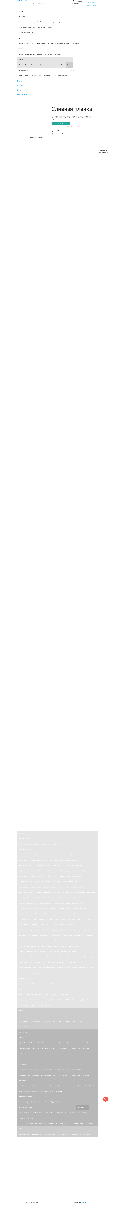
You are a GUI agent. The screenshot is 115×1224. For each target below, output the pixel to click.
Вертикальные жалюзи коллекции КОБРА (31, 285)
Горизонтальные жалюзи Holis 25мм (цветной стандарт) (70, 237)
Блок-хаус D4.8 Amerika (50, 876)
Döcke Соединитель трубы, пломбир (29, 478)
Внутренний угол (24, 1080)
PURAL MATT (36, 387)
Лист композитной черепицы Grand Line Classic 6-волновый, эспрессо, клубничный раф (45, 613)
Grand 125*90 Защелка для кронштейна (30, 527)
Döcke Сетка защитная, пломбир (85, 468)
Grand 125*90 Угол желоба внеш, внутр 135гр (60, 500)
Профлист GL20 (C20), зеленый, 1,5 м (53, 795)
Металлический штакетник (27, 54)
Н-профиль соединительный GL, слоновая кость (69, 903)
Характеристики (58, 126)
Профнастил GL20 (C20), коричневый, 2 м (56, 822)
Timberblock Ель (75, 1048)
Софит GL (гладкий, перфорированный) (30, 994)
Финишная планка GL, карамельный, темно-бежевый (34, 924)
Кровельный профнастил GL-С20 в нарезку (73, 736)
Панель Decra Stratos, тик (49, 661)
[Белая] (58, 117)
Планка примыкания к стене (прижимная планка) (61, 699)
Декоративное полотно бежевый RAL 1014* (32, 779)
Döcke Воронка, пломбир (26, 468)
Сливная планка (82, 1107)
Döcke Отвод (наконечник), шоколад (83, 484)
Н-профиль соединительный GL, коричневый (72, 908)
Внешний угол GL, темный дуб (69, 898)
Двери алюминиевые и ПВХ (27, 27)
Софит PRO (22, 1043)
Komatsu (33, 75)
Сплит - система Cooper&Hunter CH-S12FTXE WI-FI (33, 1193)
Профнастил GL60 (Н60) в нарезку (81, 742)
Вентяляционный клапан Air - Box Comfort (51, 221)
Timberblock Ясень (50, 1048)
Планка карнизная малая (66, 629)
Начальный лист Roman (88, 710)
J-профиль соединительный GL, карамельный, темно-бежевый (37, 887)
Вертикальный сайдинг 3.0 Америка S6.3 (31, 865)
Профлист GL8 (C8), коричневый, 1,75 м (79, 806)
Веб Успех (84, 1202)
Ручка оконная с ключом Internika (77, 221)
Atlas (53, 387)
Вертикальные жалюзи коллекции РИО (30, 269)
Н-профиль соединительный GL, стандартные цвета (34, 881)
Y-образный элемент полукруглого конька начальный (35, 688)
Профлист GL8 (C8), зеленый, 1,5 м (29, 795)
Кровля (21, 38)
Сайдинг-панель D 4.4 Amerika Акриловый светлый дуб (35, 860)
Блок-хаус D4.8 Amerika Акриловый (70, 876)
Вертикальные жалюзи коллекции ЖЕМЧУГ (59, 290)
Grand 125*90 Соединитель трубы (85, 521)
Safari (45, 371)
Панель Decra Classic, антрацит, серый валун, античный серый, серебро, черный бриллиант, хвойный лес (50, 650)
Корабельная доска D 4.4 (26, 855)
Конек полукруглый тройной (48, 677)
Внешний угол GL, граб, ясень (27, 903)
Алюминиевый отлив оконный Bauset (30, 188)
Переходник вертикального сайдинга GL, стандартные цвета (61, 962)
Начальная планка (83, 1113)
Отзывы (80, 126)
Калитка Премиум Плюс (38, 774)
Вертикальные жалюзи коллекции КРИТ (31, 328)
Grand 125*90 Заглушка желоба (50, 495)
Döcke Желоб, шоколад (42, 430)
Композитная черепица (62, 43)
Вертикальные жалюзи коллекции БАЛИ (31, 264)
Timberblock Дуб (63, 1048)
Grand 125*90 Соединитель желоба (72, 495)
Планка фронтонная (25, 634)
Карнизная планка (84, 699)
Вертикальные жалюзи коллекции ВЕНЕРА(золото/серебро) (37, 280)
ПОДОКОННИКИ (38, 172)
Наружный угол (23, 1064)
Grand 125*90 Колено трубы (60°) (52, 516)
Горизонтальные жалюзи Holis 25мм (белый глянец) (34, 237)
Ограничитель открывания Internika (63, 215)
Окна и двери (23, 16)
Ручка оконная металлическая (28, 221)
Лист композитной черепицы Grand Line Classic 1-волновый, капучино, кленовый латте (45, 559)
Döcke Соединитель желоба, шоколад (80, 435)
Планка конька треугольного (27, 618)
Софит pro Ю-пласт (44, 1005)
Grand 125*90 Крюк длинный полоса (29, 511)
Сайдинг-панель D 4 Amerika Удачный (30, 876)
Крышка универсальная (26, 785)
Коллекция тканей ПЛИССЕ (27, 242)
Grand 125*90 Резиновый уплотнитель (55, 527)
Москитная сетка (24, 178)
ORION (54, 75)
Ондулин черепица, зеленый (40, 543)
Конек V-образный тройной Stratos (85, 688)
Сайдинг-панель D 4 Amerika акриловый (50, 871)
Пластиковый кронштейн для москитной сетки (33, 199)
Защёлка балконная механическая (49, 210)
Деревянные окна (64, 22)
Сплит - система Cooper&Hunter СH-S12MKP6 (32, 1177)
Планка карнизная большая (47, 629)
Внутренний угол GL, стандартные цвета (53, 930)
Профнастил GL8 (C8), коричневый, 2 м (30, 822)
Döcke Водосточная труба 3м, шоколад (30, 435)
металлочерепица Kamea (26, 382)
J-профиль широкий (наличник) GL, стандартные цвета (62, 946)
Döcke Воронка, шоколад (43, 468)
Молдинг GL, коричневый (87, 967)
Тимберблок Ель (36, 1134)
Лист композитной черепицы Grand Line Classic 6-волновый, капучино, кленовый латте (45, 602)
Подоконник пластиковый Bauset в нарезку (47, 178)
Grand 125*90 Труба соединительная (29, 516)
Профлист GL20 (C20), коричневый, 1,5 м (31, 801)
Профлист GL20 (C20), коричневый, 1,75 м (31, 812)
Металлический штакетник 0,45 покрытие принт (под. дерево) (37, 763)
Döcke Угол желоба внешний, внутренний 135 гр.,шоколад (73, 462)
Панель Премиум (24, 774)
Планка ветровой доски (83, 629)
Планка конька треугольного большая (70, 618)
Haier (26, 75)
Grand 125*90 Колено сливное (73, 516)
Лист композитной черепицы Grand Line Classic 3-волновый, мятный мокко (41, 575)
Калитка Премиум (53, 774)
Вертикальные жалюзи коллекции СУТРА (57, 328)
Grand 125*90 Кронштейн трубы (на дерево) (59, 521)
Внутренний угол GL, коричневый (62, 935)
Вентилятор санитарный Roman (60, 720)
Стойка (49, 779)
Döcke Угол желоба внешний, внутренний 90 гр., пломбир (36, 457)
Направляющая (85, 774)
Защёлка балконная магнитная (71, 210)
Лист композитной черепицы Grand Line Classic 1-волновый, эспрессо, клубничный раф (45, 570)
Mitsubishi (47, 75)
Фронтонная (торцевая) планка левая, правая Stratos (34, 710)
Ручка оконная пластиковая (84, 215)
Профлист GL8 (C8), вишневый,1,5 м (56, 801)
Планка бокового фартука (62, 634)
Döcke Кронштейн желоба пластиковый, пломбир (33, 441)
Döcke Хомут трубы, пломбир (83, 473)
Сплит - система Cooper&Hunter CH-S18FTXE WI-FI (64, 1193)
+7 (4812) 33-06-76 (91, 2)
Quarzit (57, 371)
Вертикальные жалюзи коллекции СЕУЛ (58, 258)
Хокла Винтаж (23, 1021)
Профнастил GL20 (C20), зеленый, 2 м (81, 817)
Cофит (63, 65)
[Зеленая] (88, 117)
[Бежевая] (62, 117)
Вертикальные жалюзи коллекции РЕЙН (57, 269)
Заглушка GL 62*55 (40, 785)
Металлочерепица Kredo (26, 366)
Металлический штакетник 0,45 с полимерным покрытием (36, 758)
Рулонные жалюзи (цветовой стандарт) (55, 344)
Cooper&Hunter (62, 75)
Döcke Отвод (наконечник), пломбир (59, 484)
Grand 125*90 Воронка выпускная (85, 500)
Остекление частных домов (48, 22)
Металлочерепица (24, 43)
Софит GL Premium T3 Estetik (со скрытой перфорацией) (35, 1000)
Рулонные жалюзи (24, 339)
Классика (86, 1048)
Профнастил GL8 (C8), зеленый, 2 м (56, 817)
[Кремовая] (75, 117)
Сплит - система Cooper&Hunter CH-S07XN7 (31, 1155)
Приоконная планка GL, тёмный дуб (29, 962)
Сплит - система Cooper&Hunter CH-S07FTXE (32, 1188)
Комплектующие (23, 94)
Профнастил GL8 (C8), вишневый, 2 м (83, 822)
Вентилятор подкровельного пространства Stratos (34, 720)
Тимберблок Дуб (76, 1134)
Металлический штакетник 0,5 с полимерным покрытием (73, 758)
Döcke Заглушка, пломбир (26, 473)
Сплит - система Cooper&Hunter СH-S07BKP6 (60, 1177)
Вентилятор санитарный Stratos (82, 720)
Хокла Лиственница (35, 1021)
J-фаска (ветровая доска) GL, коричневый (31, 946)
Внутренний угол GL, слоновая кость (79, 930)
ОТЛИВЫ (21, 183)
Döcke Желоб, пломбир (25, 430)
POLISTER (21, 371)
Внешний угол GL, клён (45, 903)
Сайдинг (21, 59)
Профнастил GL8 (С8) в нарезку (28, 736)
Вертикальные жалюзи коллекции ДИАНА (31, 301)
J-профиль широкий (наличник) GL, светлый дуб (33, 951)
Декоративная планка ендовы (28, 629)
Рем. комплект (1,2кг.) (71, 710)
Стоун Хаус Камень (63, 1021)
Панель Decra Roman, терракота (28, 656)
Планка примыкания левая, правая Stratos (31, 699)
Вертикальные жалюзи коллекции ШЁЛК (31, 290)
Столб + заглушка (72, 774)
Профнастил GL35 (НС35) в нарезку (57, 742)
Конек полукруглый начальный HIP (63, 683)
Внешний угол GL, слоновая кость (53, 892)
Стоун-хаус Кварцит (24, 1027)
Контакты (73, 70)
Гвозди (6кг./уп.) (58, 710)
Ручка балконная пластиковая (28, 210)
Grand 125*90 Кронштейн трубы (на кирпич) (31, 521)
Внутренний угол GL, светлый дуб (84, 935)
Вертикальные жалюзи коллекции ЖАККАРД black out (35, 317)
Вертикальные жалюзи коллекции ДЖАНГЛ (70, 280)
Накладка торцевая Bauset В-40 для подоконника (77, 178)
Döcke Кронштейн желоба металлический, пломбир (34, 446)
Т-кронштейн (78, 779)
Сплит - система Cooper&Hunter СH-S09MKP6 (60, 1172)
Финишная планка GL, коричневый (63, 924)
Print (71, 387)
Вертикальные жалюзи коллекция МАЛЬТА (59, 253)
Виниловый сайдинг (37, 65)
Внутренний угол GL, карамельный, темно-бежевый (34, 935)
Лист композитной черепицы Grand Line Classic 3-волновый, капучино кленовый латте (45, 581)
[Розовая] (79, 117)
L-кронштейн (52, 785)
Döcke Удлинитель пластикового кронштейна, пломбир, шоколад (71, 446)
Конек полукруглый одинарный (28, 677)
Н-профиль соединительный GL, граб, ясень (32, 919)
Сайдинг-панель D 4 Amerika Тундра (75, 871)
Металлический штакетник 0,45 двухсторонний (72, 763)
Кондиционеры (23, 70)
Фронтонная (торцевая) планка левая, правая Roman (64, 704)
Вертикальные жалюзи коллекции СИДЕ (31, 312)
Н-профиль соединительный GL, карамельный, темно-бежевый (37, 908)
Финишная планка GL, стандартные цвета (64, 881)
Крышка (61, 785)
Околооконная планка (25, 1107)
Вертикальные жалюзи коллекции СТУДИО (31, 333)
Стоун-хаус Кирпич (24, 1048)
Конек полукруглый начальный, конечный (72, 677)
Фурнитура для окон (25, 194)
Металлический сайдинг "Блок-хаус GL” (53, 844)
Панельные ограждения (44, 54)
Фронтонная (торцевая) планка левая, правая (32, 704)
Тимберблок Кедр (24, 1134)
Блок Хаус (87, 1134)
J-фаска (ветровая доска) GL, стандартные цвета (55, 941)
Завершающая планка (25, 1096)
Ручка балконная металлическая (84, 204)
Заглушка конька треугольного (47, 618)
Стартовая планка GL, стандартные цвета (71, 887)
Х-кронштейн (58, 779)
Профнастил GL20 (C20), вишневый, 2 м (30, 828)
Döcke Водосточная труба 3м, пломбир (63, 430)
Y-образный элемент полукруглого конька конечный (34, 683)
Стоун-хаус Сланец (72, 1043)
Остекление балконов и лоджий (28, 22)
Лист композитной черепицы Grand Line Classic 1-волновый (37, 554)
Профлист (57, 54)
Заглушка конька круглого (70, 624)
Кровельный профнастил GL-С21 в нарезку (31, 742)
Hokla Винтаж (32, 1043)
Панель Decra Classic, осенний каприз (69, 645)
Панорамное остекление (26, 32)
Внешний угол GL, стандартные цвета (30, 892)
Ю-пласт (69, 65)
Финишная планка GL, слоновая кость (83, 919)
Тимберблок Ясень (49, 1134)
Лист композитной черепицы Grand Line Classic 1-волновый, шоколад (40, 564)
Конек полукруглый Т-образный (63, 688)
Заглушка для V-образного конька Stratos (31, 693)
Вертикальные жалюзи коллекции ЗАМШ (66, 317)
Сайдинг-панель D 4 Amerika (53, 865)
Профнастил (75, 43)
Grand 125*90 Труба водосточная (71, 511)
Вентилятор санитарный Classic (28, 715)
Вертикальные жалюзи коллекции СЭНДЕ (61, 307)
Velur (51, 371)
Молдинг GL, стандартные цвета (67, 967)
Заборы (21, 49)
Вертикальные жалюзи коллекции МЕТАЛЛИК (32, 307)
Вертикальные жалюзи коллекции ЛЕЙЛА (58, 285)
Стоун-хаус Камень (86, 1043)
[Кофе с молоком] (71, 117)
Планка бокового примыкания (42, 634)
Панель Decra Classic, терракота (28, 645)
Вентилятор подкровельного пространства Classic (55, 715)
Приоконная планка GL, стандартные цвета (32, 957)
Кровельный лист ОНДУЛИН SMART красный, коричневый (66, 538)
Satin (28, 371)
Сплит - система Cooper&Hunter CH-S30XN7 (59, 1166)
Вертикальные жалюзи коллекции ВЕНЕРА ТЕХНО (66, 296)
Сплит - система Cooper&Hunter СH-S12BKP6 (60, 1182)
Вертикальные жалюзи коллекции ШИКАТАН (60, 323)
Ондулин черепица (24, 543)
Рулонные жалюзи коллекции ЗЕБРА (30, 344)
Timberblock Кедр (37, 1048)
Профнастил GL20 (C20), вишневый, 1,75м (31, 817)
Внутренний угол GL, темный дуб (28, 941)
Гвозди (36, 640)
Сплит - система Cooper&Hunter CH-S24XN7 (31, 1166)
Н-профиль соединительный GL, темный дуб (61, 914)
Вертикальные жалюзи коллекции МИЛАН (58, 264)
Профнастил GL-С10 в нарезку (49, 736)
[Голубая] (84, 117)
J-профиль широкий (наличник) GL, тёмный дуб (64, 951)
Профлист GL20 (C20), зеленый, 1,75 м (53, 806)
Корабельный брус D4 (42, 855)
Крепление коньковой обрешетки (51, 640)
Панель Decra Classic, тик (47, 645)
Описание (69, 126)
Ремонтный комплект (25, 640)
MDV (39, 75)
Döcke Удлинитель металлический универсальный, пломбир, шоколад (40, 452)
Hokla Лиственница (44, 1043)
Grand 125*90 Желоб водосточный (29, 495)
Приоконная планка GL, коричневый (58, 957)
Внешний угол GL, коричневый (28, 898)
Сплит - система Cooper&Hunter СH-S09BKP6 (32, 1182)
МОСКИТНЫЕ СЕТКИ (25, 172)
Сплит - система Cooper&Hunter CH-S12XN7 (31, 1161)
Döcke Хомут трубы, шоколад (63, 473)
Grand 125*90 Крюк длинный (50, 505)
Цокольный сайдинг (52, 65)
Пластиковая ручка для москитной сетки (31, 204)
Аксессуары (41, 27)
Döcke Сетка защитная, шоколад (63, 468)
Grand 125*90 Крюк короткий (70, 505)
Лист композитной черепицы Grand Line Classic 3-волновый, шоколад (40, 586)
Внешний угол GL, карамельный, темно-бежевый (80, 892)
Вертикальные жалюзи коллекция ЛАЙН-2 (31, 253)
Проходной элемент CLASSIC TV (28, 726)
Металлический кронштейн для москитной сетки (64, 199)
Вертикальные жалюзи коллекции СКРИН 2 (32, 323)
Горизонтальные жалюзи (26, 231)
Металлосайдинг (24, 65)
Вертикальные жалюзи (25, 247)
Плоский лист (78, 613)
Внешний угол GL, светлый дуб (48, 898)
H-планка (30, 1118)
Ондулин (50, 43)
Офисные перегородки (79, 22)
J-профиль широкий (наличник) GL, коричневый (66, 855)
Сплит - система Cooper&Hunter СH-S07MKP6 (32, 1172)
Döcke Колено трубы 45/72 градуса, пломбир (32, 484)
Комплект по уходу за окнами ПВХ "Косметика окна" (34, 215)
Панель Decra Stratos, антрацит (83, 656)
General (21, 75)
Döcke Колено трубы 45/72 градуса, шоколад (80, 478)
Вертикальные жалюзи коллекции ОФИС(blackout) (34, 296)
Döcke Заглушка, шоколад (44, 473)
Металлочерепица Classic (26, 403)
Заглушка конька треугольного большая (31, 624)
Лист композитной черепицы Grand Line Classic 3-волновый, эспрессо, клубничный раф (45, 591)
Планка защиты (77, 634)
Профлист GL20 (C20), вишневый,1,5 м (80, 801)
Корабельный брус (63, 1134)
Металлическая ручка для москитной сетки (59, 204)
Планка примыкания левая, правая (82, 693)
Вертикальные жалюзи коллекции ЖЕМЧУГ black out (61, 312)
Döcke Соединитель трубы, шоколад (53, 478)
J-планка (21, 1037)
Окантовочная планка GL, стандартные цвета (32, 973)
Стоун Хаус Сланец (49, 1021)
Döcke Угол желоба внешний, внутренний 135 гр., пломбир (36, 462)
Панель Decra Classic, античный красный (76, 640)
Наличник (21, 1118)
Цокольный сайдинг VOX (44, 984)
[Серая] (66, 117)
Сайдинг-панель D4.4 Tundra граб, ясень (66, 860)
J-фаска (21, 1053)
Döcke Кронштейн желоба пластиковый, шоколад (66, 441)
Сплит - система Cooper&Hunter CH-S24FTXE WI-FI (33, 1198)
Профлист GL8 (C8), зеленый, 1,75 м (29, 806)
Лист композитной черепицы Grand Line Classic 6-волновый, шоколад (40, 607)
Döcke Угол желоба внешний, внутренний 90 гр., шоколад (72, 457)
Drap (43, 387)
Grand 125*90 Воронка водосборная (29, 505)
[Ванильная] (54, 117)
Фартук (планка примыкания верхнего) (57, 693)
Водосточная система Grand (27, 489)
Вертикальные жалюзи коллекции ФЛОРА (59, 333)
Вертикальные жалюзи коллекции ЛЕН (59, 274)
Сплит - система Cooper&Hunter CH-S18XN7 (59, 1161)
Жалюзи (50, 27)
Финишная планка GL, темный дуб (29, 930)
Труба (63, 774)
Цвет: (53, 115)
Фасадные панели (24, 1016)
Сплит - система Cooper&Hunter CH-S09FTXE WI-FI (61, 1188)
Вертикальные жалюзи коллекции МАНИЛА (59, 301)
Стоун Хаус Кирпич (77, 1021)
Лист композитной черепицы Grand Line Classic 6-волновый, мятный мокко (41, 597)
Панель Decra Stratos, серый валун (29, 661)
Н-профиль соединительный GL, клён (58, 919)
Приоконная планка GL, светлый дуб (83, 957)
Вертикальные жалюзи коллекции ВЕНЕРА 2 (32, 274)
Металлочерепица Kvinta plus (44, 366)
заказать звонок (91, 5)
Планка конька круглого (52, 624)
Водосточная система (38, 43)
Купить (60, 123)
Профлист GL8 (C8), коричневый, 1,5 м (77, 795)
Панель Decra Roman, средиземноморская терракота (55, 656)
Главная (21, 11)
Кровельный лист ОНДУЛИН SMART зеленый (32, 538)
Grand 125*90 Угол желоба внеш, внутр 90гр (31, 500)
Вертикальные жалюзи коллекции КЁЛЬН (31, 258)
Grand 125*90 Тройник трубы (51, 511)
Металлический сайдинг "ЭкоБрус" (29, 844)
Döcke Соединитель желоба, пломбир (55, 435)
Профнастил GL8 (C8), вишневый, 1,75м (57, 812)
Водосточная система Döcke (27, 425)
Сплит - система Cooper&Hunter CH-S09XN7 (59, 1155)
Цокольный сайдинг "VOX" (26, 984)
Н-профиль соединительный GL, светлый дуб (32, 914)
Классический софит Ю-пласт (27, 1005)
